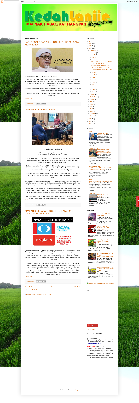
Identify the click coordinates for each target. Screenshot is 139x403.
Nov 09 (94, 79)
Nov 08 (94, 82)
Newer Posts (28, 287)
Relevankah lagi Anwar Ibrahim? (40, 109)
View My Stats (91, 329)
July (91, 101)
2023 (90, 43)
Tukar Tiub (92, 193)
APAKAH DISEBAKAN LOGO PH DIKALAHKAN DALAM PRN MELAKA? (102, 68)
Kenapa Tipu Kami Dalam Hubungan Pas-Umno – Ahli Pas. (104, 241)
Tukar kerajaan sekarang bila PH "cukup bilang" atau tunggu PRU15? (105, 268)
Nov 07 (94, 84)
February (92, 113)
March (92, 111)
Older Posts (77, 287)
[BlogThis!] (39, 104)
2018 (90, 123)
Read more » (28, 98)
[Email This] (37, 104)
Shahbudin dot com (94, 166)
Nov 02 (94, 89)
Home (53, 287)
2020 (90, 119)
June (91, 104)
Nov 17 (94, 77)
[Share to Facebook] (43, 104)
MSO (90, 131)
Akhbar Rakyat (93, 148)
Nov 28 (94, 55)
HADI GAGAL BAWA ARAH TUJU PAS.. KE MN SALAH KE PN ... (102, 62)
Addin (90, 179)
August (92, 99)
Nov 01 (94, 91)
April (91, 109)
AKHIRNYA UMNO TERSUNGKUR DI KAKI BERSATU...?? (103, 227)
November (93, 53)
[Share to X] (41, 104)
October (92, 94)
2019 (90, 121)
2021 (90, 48)
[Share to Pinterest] (45, 104)
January (92, 116)
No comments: (30, 103)
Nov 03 (94, 86)
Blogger (77, 390)
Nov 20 (94, 72)
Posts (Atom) (35, 290)
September (93, 97)
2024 (90, 41)
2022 (90, 46)
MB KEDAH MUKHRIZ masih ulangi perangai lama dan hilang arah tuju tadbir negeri (105, 255)
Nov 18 (94, 75)
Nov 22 (94, 59)
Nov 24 (94, 57)
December (93, 50)
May (91, 106)
